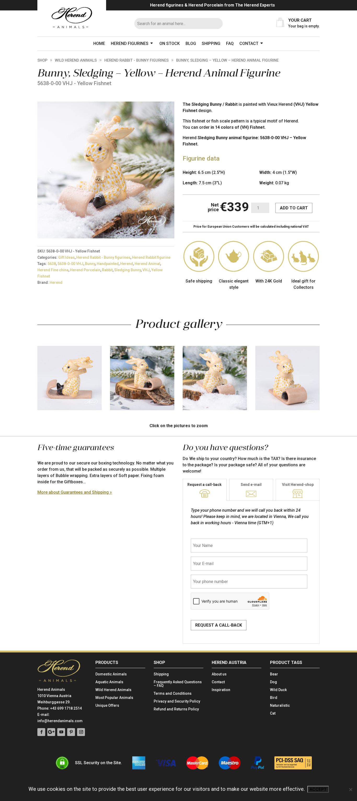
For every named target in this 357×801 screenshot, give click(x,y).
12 (128, 228)
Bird (273, 698)
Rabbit (107, 270)
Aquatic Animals (109, 682)
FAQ (230, 43)
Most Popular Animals (114, 698)
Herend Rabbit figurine (151, 257)
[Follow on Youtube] (61, 732)
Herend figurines (129, 43)
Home (99, 43)
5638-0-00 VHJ (70, 264)
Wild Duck (278, 690)
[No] (350, 789)
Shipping (211, 43)
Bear (274, 674)
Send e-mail (251, 484)
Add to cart (294, 207)
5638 (52, 264)
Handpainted (108, 264)
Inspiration (221, 690)
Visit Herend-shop (298, 484)
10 (119, 228)
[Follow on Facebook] (41, 732)
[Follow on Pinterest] (71, 732)
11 (123, 228)
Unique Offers (107, 706)
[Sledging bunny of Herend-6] (105, 236)
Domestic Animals (111, 674)
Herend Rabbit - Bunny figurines (136, 60)
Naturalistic (280, 706)
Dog (273, 682)
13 (132, 228)
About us (219, 674)
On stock (169, 43)
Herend (126, 264)
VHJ (146, 270)
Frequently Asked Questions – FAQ (178, 684)
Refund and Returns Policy (176, 709)
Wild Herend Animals (76, 60)
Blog (191, 43)
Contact (248, 43)
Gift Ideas (66, 257)
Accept (318, 789)
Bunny (90, 264)
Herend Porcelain (85, 270)
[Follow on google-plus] (51, 732)
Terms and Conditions (173, 694)
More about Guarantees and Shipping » (74, 492)
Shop (42, 60)
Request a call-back (204, 484)
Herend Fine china (52, 270)
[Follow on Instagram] (81, 732)
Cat (272, 713)
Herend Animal (147, 264)
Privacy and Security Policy (177, 701)
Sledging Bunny (127, 270)
